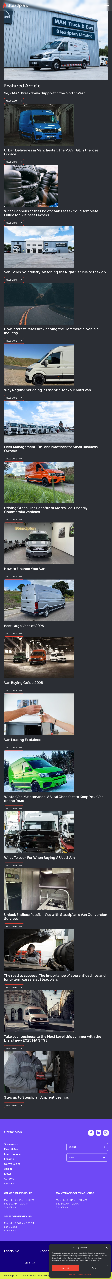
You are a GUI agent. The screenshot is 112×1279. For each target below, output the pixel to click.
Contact (9, 1183)
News (7, 1173)
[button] (106, 1247)
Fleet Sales (11, 1149)
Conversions (12, 1163)
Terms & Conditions (84, 1274)
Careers (9, 1178)
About (8, 1168)
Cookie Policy (72, 1274)
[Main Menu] (106, 5)
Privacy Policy (45, 1275)
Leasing (9, 1159)
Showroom (11, 1144)
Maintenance (12, 1154)
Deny (94, 1268)
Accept (65, 1268)
